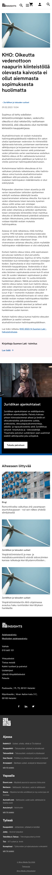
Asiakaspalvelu (9, 634)
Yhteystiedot (8, 658)
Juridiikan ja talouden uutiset (16, 102)
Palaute (5, 678)
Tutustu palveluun (15, 445)
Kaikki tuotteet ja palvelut (14, 666)
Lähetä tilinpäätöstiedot (13, 674)
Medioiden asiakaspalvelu (14, 638)
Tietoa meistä (8, 662)
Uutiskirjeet (7, 670)
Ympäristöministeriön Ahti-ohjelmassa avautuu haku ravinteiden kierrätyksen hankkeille (22, 605)
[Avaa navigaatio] (27, 5)
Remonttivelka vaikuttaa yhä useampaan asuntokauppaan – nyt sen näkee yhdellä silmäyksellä (23, 509)
